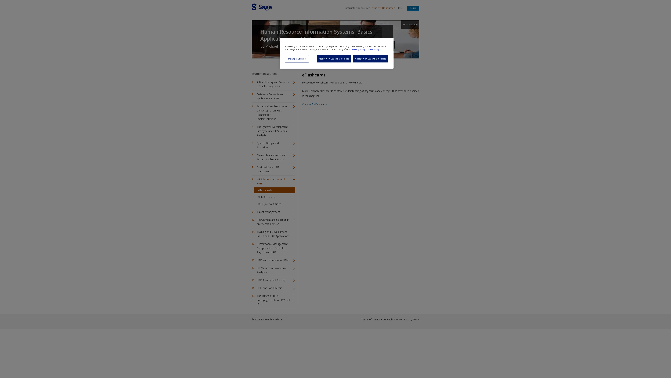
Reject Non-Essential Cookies (334, 58)
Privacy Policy (359, 49)
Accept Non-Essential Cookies (370, 58)
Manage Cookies (297, 58)
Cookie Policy (373, 49)
